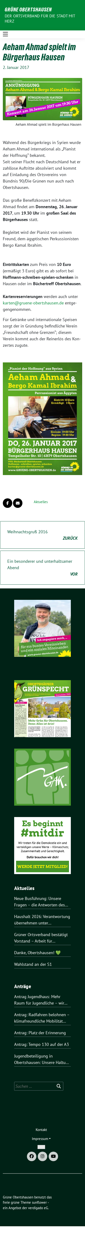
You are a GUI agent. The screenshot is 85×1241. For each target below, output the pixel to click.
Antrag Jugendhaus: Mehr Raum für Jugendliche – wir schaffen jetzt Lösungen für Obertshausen (39, 1000)
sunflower (39, 1202)
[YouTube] (53, 1156)
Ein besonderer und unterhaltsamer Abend (42, 567)
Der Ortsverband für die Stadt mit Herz (40, 18)
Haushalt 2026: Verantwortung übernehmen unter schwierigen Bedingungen (42, 920)
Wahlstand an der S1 (33, 964)
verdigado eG (38, 1208)
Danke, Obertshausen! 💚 (37, 952)
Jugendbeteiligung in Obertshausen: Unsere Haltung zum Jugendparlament (42, 1059)
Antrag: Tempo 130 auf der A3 (41, 1044)
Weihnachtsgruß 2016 (42, 535)
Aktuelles (41, 502)
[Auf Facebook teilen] (7, 503)
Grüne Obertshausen (28, 9)
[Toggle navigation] (5, 34)
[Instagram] (42, 1156)
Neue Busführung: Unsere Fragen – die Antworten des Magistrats (39, 902)
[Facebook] (31, 1156)
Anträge (22, 986)
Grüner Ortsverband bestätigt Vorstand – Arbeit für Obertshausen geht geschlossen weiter (41, 938)
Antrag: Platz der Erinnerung (40, 1032)
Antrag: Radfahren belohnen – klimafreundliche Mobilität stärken (41, 1018)
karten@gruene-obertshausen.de (33, 303)
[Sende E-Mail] (17, 503)
